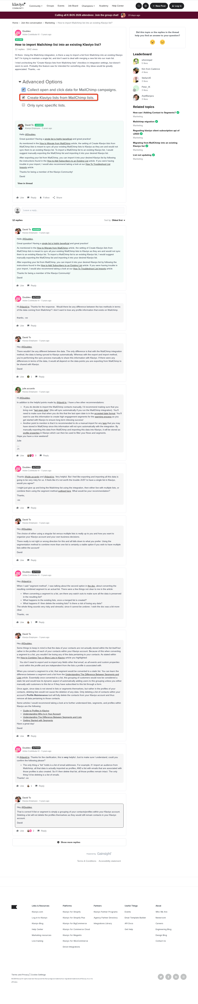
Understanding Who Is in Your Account (42, 714)
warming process (103, 416)
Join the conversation (31, 23)
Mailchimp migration (144, 121)
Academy (103, 5)
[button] (159, 6)
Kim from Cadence (151, 69)
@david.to (24, 306)
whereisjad (147, 60)
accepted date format (104, 413)
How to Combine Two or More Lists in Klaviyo (43, 657)
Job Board (73, 5)
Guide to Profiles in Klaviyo (36, 710)
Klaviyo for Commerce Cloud (76, 929)
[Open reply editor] (69, 210)
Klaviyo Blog (37, 923)
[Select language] (146, 6)
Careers (159, 923)
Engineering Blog (163, 929)
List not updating (142, 155)
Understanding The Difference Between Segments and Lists (52, 717)
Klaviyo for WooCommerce (75, 941)
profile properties (31, 433)
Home (15, 23)
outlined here (64, 491)
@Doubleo (30, 134)
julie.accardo (28, 388)
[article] (69, 258)
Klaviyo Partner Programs (106, 912)
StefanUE (146, 78)
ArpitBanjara (148, 96)
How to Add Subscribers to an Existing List (67, 161)
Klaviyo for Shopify (72, 912)
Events (61, 5)
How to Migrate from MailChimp (55, 143)
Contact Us (161, 941)
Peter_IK (146, 87)
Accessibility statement (110, 861)
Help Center (118, 5)
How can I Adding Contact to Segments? (154, 112)
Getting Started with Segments (38, 720)
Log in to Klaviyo (39, 918)
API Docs (129, 923)
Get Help (129, 929)
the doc (91, 586)
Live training (37, 941)
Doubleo (26, 31)
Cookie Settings (38, 975)
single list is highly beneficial (58, 139)
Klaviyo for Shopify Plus (74, 918)
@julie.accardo (32, 476)
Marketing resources (41, 935)
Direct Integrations (71, 947)
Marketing (50, 23)
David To (29, 125)
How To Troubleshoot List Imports (89, 268)
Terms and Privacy (20, 975)
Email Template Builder (135, 918)
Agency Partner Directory (106, 918)
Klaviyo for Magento (72, 935)
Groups (50, 5)
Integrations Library (103, 923)
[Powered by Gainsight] (99, 854)
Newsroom (161, 918)
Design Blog (161, 935)
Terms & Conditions (86, 861)
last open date (41, 410)
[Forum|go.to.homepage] (19, 6)
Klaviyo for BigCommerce (75, 923)
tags (105, 423)
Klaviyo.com (37, 912)
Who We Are (161, 912)
